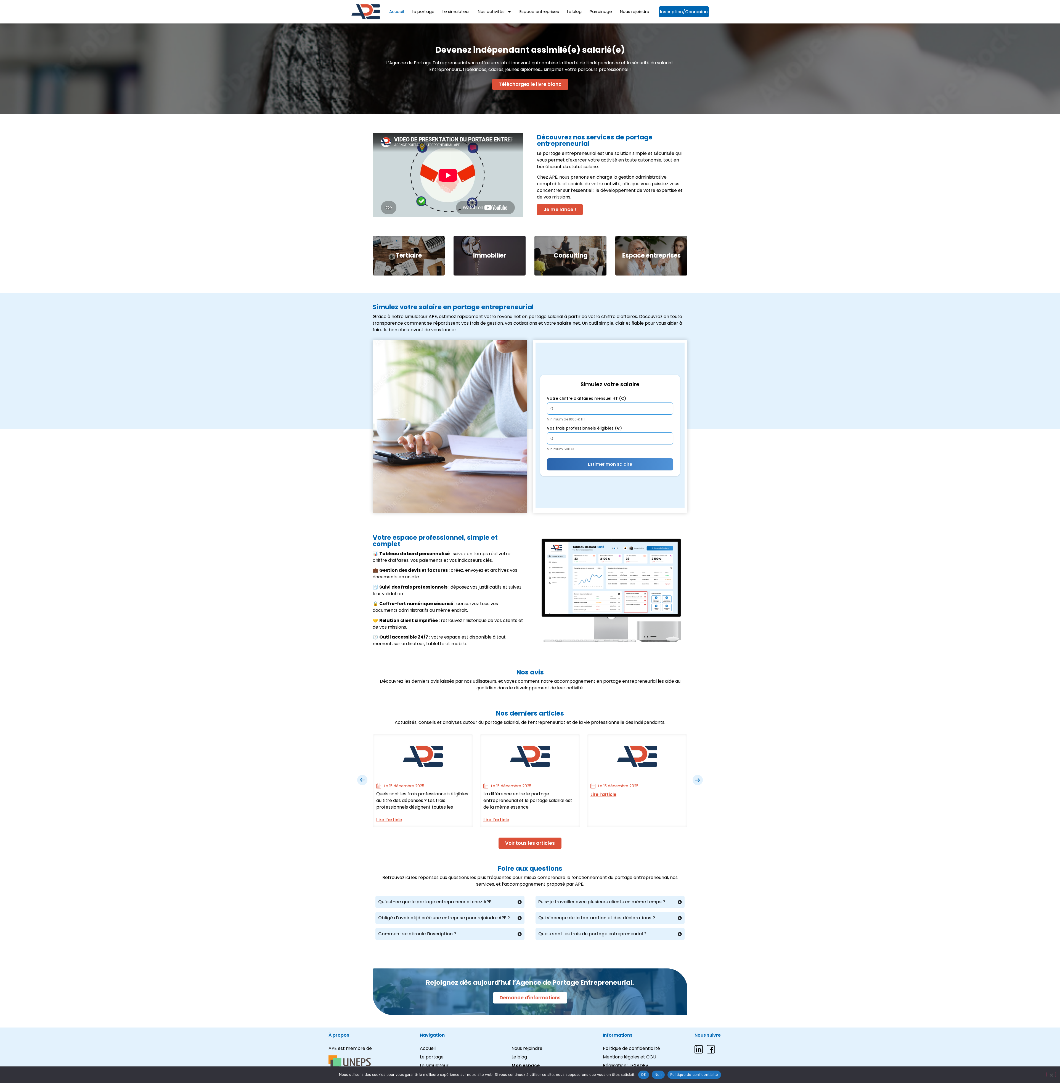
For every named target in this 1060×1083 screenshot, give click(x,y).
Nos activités (491, 11)
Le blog (574, 11)
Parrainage (601, 11)
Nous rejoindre (634, 11)
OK (643, 1074)
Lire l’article (389, 820)
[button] (362, 780)
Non (658, 1074)
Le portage (423, 11)
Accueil (396, 11)
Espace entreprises (539, 11)
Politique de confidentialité (694, 1074)
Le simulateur (456, 11)
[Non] (1051, 1074)
